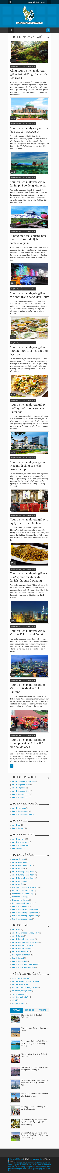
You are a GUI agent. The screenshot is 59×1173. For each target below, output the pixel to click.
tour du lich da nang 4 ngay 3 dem (25, 913)
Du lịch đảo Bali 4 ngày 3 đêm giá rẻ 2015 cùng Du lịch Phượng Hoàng (34, 1043)
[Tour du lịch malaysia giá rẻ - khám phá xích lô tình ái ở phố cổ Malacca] (29, 721)
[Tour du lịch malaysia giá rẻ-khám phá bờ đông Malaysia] (29, 163)
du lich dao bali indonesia (22, 949)
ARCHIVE (42, 1010)
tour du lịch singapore (20, 797)
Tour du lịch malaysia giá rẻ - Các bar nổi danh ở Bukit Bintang (28, 688)
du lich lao (16, 825)
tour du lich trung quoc (20, 811)
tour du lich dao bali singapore (23, 967)
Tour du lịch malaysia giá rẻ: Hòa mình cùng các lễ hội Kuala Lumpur (28, 466)
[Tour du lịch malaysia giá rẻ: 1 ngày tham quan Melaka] (29, 500)
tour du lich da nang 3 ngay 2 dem (25, 910)
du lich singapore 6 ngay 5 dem (24, 782)
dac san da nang (18, 859)
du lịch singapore (18, 788)
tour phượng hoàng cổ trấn (36, 1167)
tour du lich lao (17, 828)
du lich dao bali (18, 936)
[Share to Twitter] (28, 56)
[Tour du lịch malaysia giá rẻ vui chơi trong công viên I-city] (29, 274)
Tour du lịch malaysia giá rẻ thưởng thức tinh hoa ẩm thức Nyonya (29, 351)
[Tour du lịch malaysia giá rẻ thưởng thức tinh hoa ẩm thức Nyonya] (29, 328)
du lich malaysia (18, 839)
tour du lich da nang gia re (22, 919)
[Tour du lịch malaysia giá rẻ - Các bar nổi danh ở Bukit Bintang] (29, 666)
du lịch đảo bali (35, 1165)
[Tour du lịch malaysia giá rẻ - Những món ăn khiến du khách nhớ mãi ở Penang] (29, 554)
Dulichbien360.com (15, 1159)
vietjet (14, 1000)
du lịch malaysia (16, 66)
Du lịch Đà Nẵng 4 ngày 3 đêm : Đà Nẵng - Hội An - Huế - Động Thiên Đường (34, 1122)
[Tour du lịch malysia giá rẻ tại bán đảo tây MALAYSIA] (29, 109)
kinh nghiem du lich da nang (22, 903)
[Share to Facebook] (24, 56)
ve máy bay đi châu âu (20, 997)
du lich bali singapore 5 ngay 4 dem (25, 933)
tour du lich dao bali (19, 961)
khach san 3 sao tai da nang (22, 894)
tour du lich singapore (20, 794)
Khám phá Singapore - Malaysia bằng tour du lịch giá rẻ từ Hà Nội (34, 1082)
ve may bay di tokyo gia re (22, 991)
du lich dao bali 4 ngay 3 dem (23, 939)
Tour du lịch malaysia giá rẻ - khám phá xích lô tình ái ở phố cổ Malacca (28, 743)
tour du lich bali (18, 958)
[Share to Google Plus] (31, 56)
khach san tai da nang (20, 900)
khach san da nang (19, 897)
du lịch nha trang (18, 1167)
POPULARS (17, 1010)
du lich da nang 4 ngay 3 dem (23, 875)
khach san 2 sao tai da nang (22, 891)
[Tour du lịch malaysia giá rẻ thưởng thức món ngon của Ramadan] (29, 385)
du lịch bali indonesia (20, 952)
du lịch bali (24, 1165)
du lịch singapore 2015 (21, 791)
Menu (10, 2)
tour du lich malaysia (20, 845)
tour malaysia (17, 848)
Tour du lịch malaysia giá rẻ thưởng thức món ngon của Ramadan (28, 408)
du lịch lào (30, 1163)
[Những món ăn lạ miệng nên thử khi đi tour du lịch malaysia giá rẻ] (29, 217)
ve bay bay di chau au (20, 978)
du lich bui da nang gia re (21, 865)
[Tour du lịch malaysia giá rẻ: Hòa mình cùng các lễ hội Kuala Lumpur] (29, 443)
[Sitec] (9, 46)
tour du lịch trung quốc (16, 1163)
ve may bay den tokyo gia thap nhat (25, 981)
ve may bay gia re (19, 994)
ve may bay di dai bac (20, 984)
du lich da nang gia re (20, 881)
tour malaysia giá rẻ (29, 66)
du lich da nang (18, 869)
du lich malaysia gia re (20, 842)
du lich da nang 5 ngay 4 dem (23, 878)
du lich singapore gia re (21, 785)
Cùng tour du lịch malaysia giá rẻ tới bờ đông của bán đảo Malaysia (29, 74)
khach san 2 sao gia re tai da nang (25, 887)
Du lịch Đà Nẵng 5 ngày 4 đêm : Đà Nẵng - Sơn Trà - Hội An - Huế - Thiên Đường (34, 1135)
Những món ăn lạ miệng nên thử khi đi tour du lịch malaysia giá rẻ (28, 239)
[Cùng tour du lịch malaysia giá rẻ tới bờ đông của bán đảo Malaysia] (29, 51)
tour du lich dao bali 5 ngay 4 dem (25, 964)
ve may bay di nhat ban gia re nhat (25, 988)
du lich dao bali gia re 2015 (22, 945)
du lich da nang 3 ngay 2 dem (23, 872)
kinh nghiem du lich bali (21, 955)
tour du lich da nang (19, 906)
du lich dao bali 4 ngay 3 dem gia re (25, 942)
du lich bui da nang (19, 862)
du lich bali (16, 930)
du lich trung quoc (19, 808)
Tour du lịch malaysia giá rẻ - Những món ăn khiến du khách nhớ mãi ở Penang (28, 577)
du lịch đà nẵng (18, 884)
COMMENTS (29, 1010)
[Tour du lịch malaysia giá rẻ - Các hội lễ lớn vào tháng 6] (29, 612)
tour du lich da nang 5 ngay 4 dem (25, 916)
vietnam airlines (18, 1003)
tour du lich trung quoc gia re (23, 814)
